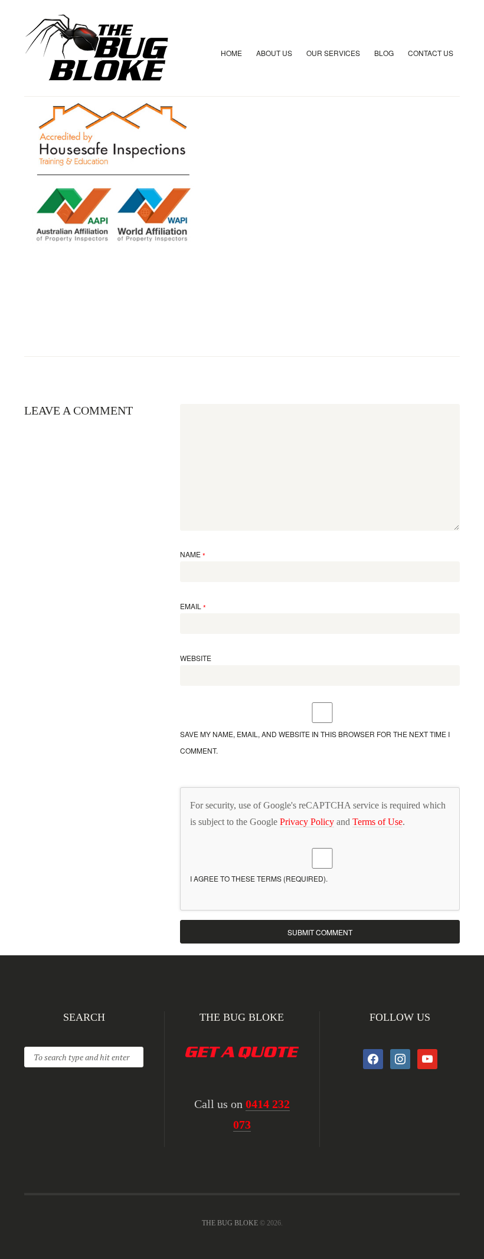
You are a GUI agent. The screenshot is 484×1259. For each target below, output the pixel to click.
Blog (384, 53)
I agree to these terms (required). (259, 878)
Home (231, 53)
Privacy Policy (307, 822)
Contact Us (430, 53)
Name (192, 554)
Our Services (333, 53)
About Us (274, 53)
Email (193, 606)
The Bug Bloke (230, 1223)
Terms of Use (377, 822)
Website (195, 658)
